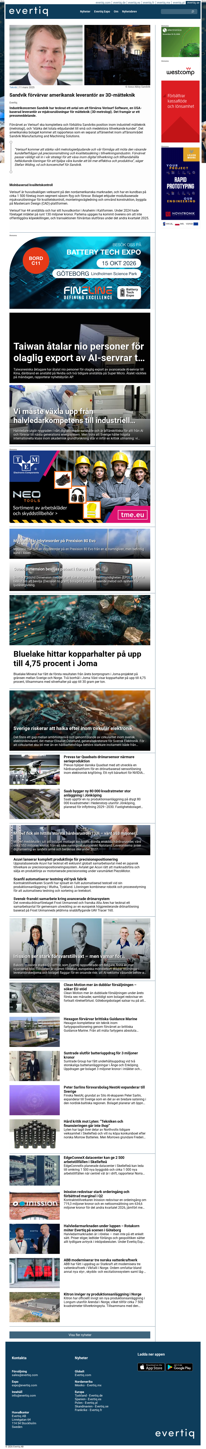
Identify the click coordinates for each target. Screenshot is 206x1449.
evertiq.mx (163, 2)
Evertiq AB (28, 11)
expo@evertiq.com (24, 1385)
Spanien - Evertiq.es (88, 1399)
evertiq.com (103, 2)
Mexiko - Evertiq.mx (88, 1385)
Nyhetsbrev (129, 11)
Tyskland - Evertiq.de (89, 1395)
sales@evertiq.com (25, 1375)
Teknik (13, 87)
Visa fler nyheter (80, 1335)
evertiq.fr (148, 2)
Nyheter (85, 11)
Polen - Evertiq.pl (86, 1403)
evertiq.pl (178, 2)
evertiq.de (119, 2)
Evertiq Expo (102, 11)
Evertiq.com (83, 1375)
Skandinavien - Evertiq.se (91, 1406)
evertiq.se (193, 2)
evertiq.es (134, 2)
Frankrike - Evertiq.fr (88, 1410)
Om (116, 11)
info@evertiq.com (24, 1395)
